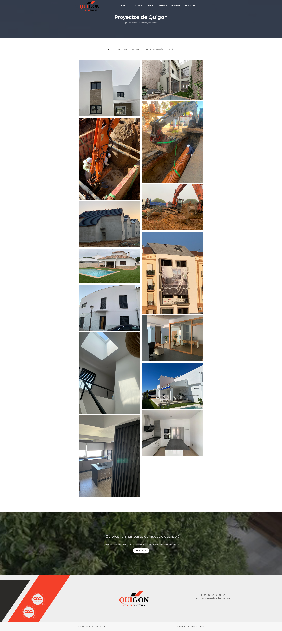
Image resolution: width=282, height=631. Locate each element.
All (109, 49)
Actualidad (176, 5)
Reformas (136, 49)
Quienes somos (207, 598)
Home (123, 5)
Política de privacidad (197, 626)
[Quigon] (89, 5)
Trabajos (163, 5)
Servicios (150, 5)
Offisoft (104, 626)
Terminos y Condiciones (181, 626)
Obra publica (121, 49)
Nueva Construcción (154, 49)
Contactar (190, 5)
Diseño (171, 49)
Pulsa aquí (141, 550)
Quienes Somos (136, 5)
